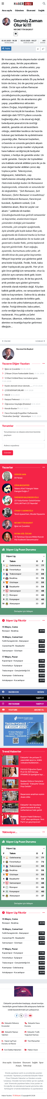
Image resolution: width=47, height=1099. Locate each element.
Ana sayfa (7, 10)
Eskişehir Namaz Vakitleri (10, 1033)
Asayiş (18, 1066)
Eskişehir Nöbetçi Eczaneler (10, 1024)
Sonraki (39, 341)
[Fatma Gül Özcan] (7, 537)
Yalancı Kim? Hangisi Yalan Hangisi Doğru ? (26, 490)
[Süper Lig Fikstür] (43, 621)
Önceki (7, 341)
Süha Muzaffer (21, 485)
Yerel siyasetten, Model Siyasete (29, 514)
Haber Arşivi (33, 1050)
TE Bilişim (17, 1096)
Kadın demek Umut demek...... (19, 386)
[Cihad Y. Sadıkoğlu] (7, 512)
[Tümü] (43, 467)
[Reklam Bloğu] (24, 730)
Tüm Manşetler (34, 1041)
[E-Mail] (16, 34)
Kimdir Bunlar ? (12, 409)
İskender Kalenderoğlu (26, 497)
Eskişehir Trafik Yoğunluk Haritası (32, 1033)
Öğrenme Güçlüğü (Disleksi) (18, 404)
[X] (21, 1016)
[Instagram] (26, 1016)
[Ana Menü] (3, 4)
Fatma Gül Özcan (22, 534)
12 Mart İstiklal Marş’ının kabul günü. (21, 378)
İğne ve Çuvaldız (13, 369)
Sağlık (41, 10)
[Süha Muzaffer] (7, 488)
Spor (41, 1063)
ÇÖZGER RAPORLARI (14, 390)
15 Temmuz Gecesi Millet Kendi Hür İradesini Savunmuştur (29, 538)
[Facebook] (17, 1016)
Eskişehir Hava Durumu (32, 1024)
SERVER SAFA (20, 474)
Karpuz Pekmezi (12, 399)
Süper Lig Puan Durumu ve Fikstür (9, 1042)
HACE (8, 395)
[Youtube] (30, 1016)
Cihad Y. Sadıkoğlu (23, 511)
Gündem (19, 10)
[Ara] (44, 3)
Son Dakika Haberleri (12, 1050)
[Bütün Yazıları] (43, 364)
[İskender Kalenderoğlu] (7, 500)
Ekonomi (31, 10)
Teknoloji (27, 1066)
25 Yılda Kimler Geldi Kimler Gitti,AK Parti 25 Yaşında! (27, 502)
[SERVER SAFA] (7, 476)
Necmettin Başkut (23, 30)
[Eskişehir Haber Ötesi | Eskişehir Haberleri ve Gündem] (23, 4)
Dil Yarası (18, 478)
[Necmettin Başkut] (6, 22)
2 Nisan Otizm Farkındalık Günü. (19, 374)
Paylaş (7, 48)
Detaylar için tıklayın (23, 611)
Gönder (7, 453)
